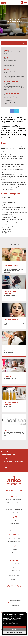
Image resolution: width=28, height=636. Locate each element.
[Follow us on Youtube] (19, 586)
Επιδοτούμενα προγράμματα (14, 509)
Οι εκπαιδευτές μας (14, 527)
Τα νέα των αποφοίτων (14, 570)
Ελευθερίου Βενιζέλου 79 (15, 600)
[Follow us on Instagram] (12, 586)
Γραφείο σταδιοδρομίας (13, 541)
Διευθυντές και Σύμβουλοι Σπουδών (14, 530)
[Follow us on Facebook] (8, 586)
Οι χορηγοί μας (14, 549)
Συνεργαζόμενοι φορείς (14, 552)
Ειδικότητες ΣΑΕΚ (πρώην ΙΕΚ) (14, 499)
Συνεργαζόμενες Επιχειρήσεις (14, 538)
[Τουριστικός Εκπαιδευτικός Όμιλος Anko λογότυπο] (5, 3)
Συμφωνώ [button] (14, 626)
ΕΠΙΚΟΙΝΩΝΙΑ (14, 579)
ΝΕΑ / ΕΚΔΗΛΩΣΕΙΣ (14, 575)
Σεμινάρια (14, 506)
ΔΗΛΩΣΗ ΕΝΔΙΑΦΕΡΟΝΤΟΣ (11, 42)
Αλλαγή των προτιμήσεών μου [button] (14, 632)
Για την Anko (14, 520)
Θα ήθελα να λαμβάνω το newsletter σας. (13, 461)
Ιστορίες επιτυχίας (14, 567)
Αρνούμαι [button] (14, 629)
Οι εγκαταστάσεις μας (14, 523)
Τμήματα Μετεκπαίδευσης (14, 502)
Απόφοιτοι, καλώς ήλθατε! (14, 563)
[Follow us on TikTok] (16, 586)
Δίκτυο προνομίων (14, 556)
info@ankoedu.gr (15, 605)
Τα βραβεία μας (14, 512)
